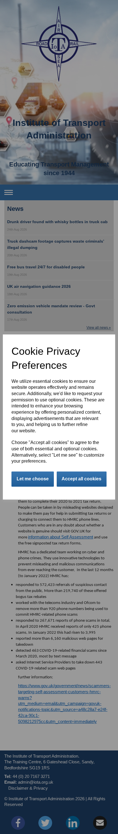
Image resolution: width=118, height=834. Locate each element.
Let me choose (33, 478)
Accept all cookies (81, 478)
